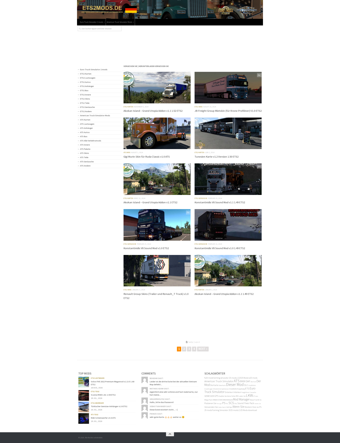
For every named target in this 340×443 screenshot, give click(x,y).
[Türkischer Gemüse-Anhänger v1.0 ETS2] (83, 407)
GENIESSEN (209, 396)
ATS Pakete (85, 149)
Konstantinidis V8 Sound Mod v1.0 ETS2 (146, 248)
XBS (257, 407)
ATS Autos (85, 132)
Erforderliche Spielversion (221, 389)
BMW (242, 381)
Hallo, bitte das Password (161, 402)
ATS (237, 380)
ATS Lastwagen (87, 124)
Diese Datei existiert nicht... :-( (164, 409)
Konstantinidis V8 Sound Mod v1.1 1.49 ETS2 (220, 202)
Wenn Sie (238, 407)
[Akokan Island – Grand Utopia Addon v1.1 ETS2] (157, 179)
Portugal (219, 403)
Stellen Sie (257, 403)
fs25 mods (208, 377)
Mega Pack (208, 400)
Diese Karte (222, 385)
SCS (231, 403)
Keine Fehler (231, 396)
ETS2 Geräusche (201, 198)
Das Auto (253, 382)
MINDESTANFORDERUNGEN (223, 400)
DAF (248, 381)
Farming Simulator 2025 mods (225, 410)
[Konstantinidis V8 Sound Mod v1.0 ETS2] (157, 225)
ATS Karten (85, 119)
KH (237, 396)
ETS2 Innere (85, 94)
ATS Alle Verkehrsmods (90, 140)
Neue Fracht (254, 400)
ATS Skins (127, 152)
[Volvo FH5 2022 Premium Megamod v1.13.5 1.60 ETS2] (83, 382)
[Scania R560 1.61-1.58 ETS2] (83, 395)
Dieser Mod (235, 384)
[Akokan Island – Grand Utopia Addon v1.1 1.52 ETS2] (157, 87)
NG (261, 400)
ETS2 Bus (84, 90)
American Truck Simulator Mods (119, 22)
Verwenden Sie (211, 406)
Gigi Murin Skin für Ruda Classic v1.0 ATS (147, 156)
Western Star (250, 407)
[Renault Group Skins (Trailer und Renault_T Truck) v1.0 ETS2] (157, 270)
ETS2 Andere (86, 111)
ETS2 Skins (198, 107)
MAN (256, 396)
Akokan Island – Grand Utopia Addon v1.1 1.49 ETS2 (224, 294)
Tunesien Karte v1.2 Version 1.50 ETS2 (217, 156)
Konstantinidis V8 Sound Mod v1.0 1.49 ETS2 (220, 248)
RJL (227, 403)
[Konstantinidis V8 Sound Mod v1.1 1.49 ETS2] (228, 179)
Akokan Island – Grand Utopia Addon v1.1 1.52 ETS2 (153, 111)
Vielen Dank (222, 407)
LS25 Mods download (247, 410)
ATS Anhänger (86, 128)
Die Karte (214, 385)
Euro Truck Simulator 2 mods (91, 22)
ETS (247, 388)
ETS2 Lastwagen (87, 77)
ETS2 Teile (84, 103)
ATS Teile (84, 157)
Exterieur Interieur (233, 392)
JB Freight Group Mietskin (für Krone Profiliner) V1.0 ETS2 (228, 111)
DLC (246, 385)
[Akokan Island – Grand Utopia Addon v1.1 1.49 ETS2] (228, 270)
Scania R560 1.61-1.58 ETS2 (103, 394)
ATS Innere (85, 144)
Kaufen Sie (223, 396)
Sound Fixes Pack (245, 403)
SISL (235, 403)
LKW (249, 395)
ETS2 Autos (85, 82)
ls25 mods (252, 377)
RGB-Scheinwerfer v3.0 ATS (103, 417)
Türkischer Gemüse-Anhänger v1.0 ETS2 (109, 406)
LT (254, 396)
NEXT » (202, 349)
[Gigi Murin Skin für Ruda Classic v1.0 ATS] (157, 133)
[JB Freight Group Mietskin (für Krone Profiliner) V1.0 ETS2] (228, 87)
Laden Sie (242, 396)
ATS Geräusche (87, 161)
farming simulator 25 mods (225, 377)
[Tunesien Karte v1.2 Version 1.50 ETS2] (228, 133)
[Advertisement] (192, 44)
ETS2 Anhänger (87, 86)
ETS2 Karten (128, 107)
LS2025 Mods (242, 377)
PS (223, 403)
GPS (216, 395)
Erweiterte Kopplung (237, 389)
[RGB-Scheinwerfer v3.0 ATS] (83, 418)
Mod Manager (241, 399)
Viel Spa (229, 407)
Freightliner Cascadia (248, 392)
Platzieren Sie (210, 403)
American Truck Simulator (218, 381)
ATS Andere (85, 165)
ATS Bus (83, 136)
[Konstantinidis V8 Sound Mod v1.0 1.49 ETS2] (228, 225)
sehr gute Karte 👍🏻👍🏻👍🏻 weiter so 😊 (167, 417)
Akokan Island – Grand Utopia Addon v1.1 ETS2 (150, 202)
